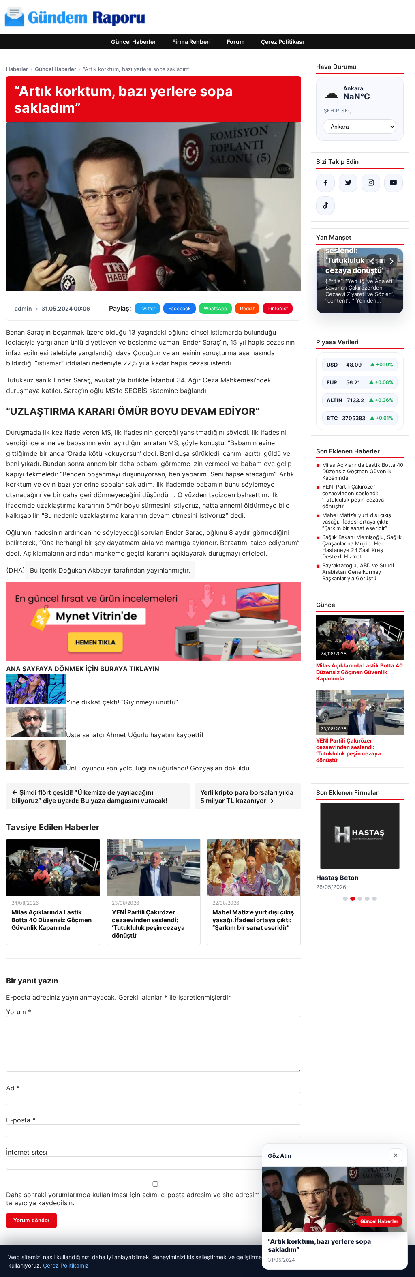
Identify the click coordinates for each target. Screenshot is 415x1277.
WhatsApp (215, 308)
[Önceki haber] (373, 261)
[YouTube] (393, 183)
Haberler (17, 69)
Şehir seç (338, 110)
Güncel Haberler (133, 41)
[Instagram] (371, 183)
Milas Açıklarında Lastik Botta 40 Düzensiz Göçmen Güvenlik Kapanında (362, 471)
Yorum (18, 1012)
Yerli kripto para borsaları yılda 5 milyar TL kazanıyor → (246, 796)
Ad (13, 1088)
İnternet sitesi (26, 1152)
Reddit (247, 308)
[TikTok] (325, 205)
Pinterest (277, 308)
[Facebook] (325, 183)
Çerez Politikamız (66, 1265)
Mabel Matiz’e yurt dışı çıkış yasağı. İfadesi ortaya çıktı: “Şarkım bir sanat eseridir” (356, 521)
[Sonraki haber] (390, 261)
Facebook (179, 308)
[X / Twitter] (348, 183)
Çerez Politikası (282, 41)
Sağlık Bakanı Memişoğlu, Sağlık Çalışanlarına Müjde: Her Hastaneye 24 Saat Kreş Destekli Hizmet (362, 547)
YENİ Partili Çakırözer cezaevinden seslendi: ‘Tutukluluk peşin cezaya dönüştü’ (353, 496)
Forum (236, 41)
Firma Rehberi (191, 41)
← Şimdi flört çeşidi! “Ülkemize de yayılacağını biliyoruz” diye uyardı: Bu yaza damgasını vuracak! (89, 796)
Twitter (147, 308)
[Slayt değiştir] (345, 899)
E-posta (21, 1120)
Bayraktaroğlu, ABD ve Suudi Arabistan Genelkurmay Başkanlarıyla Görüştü (358, 572)
